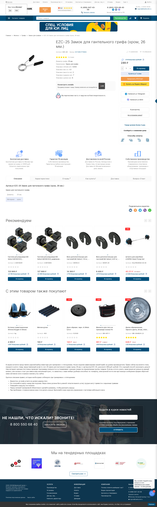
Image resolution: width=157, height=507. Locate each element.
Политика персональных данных (15, 497)
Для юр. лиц (51, 496)
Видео (118, 2)
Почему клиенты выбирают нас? (112, 487)
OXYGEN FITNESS (81, 52)
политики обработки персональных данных (121, 425)
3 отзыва (71, 57)
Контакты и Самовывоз (83, 2)
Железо (16, 35)
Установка (68, 2)
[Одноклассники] (135, 210)
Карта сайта (31, 497)
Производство (120, 18)
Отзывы (110, 2)
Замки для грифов (35, 35)
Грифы (24, 35)
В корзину (141, 68)
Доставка (36, 2)
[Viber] (145, 210)
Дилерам (77, 498)
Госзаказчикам (52, 493)
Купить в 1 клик (135, 74)
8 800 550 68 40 (24, 424)
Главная (8, 35)
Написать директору (54, 498)
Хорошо (151, 504)
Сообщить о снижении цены (135, 130)
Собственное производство (138, 159)
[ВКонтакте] (130, 210)
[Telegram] (140, 210)
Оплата (45, 2)
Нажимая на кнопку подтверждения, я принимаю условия (118, 424)
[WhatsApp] (149, 210)
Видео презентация (108, 490)
